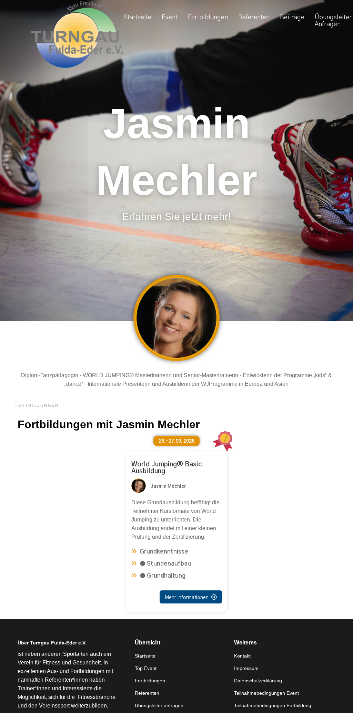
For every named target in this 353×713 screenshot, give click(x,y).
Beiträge (292, 17)
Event (170, 17)
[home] (77, 34)
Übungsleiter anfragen (159, 705)
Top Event (146, 668)
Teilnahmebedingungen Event (266, 693)
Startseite (137, 17)
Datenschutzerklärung (258, 680)
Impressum (246, 668)
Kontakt (242, 656)
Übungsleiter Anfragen (333, 21)
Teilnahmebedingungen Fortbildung (272, 705)
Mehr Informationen (191, 597)
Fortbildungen (208, 17)
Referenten (254, 17)
